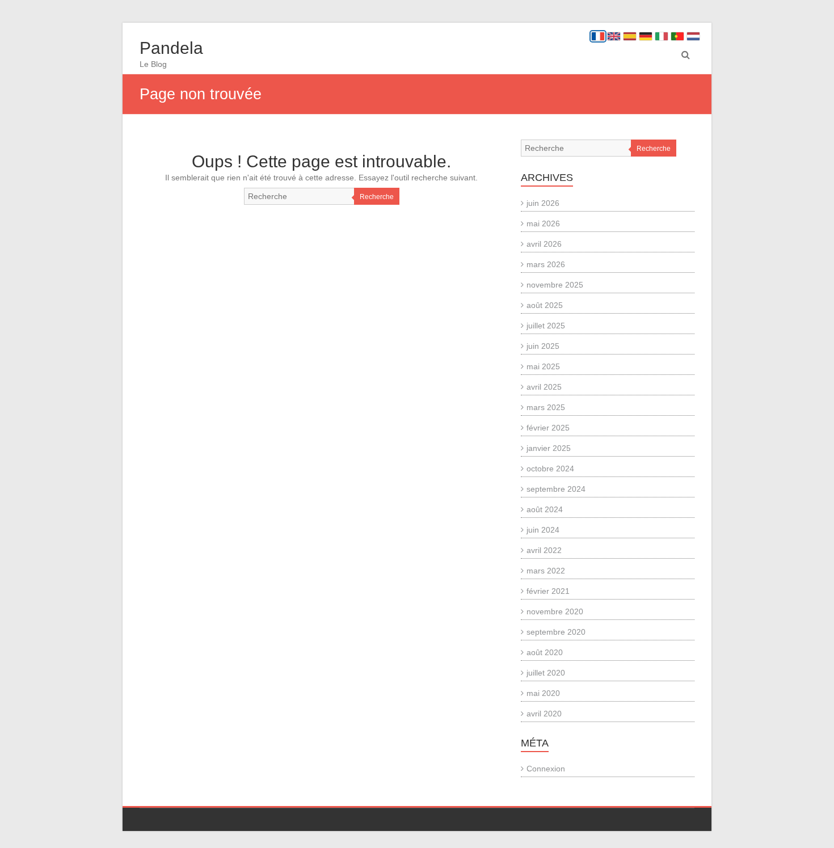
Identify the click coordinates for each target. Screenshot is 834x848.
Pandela (171, 48)
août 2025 (544, 305)
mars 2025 (545, 407)
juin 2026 (542, 203)
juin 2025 (542, 346)
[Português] (677, 36)
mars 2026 (545, 264)
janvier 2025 (548, 448)
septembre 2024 (556, 488)
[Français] (598, 36)
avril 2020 (544, 713)
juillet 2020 (545, 672)
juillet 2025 (545, 325)
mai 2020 (543, 693)
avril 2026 (544, 243)
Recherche (377, 197)
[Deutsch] (645, 36)
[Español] (630, 36)
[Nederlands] (693, 36)
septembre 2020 (556, 631)
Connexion (545, 768)
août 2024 (544, 509)
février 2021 (548, 591)
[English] (614, 36)
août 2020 (544, 652)
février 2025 (548, 427)
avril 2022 (544, 550)
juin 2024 (542, 529)
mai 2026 (543, 223)
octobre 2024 (550, 468)
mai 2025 (543, 366)
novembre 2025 (554, 284)
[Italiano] (661, 36)
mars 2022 (545, 570)
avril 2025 (544, 386)
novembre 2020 (554, 611)
